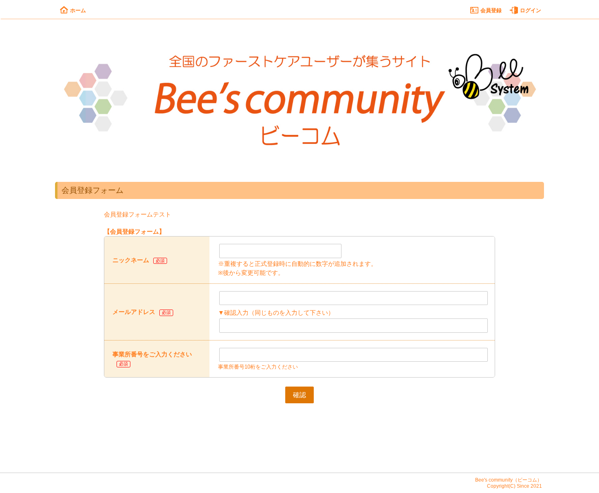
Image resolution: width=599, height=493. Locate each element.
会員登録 (491, 10)
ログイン (530, 10)
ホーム (78, 10)
